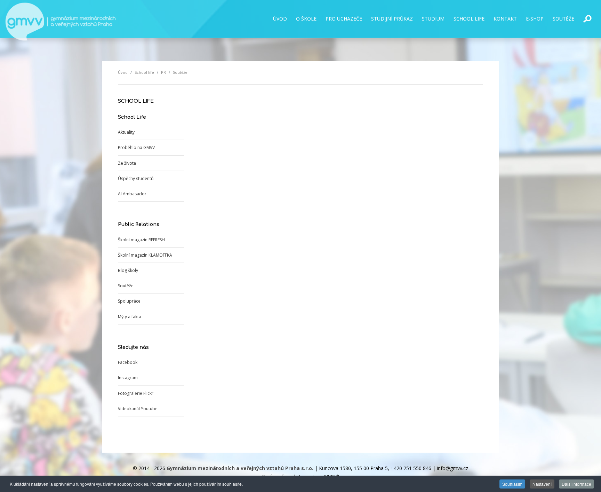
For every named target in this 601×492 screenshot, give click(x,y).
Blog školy (128, 270)
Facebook (127, 362)
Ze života (127, 163)
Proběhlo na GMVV (136, 147)
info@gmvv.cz (452, 468)
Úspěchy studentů (135, 178)
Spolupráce (129, 301)
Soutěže (126, 286)
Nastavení (542, 484)
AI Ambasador (132, 194)
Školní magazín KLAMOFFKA (145, 255)
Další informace (576, 484)
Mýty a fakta (129, 317)
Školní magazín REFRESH (141, 240)
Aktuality (126, 132)
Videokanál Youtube (138, 409)
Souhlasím (512, 484)
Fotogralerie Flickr (135, 393)
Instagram (128, 378)
